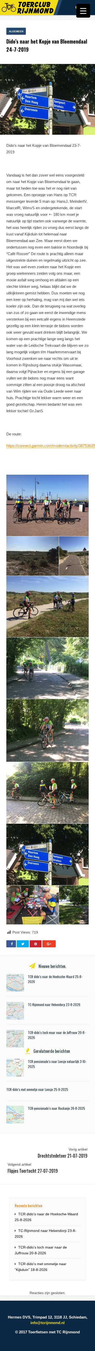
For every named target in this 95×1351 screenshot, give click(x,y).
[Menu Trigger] (83, 11)
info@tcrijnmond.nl (47, 1323)
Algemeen (16, 31)
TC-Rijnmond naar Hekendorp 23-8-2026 (54, 1004)
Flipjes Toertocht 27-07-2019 (33, 1170)
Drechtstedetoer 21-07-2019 (62, 1155)
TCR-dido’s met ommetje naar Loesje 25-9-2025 (37, 1089)
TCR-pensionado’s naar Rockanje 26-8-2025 (56, 1108)
